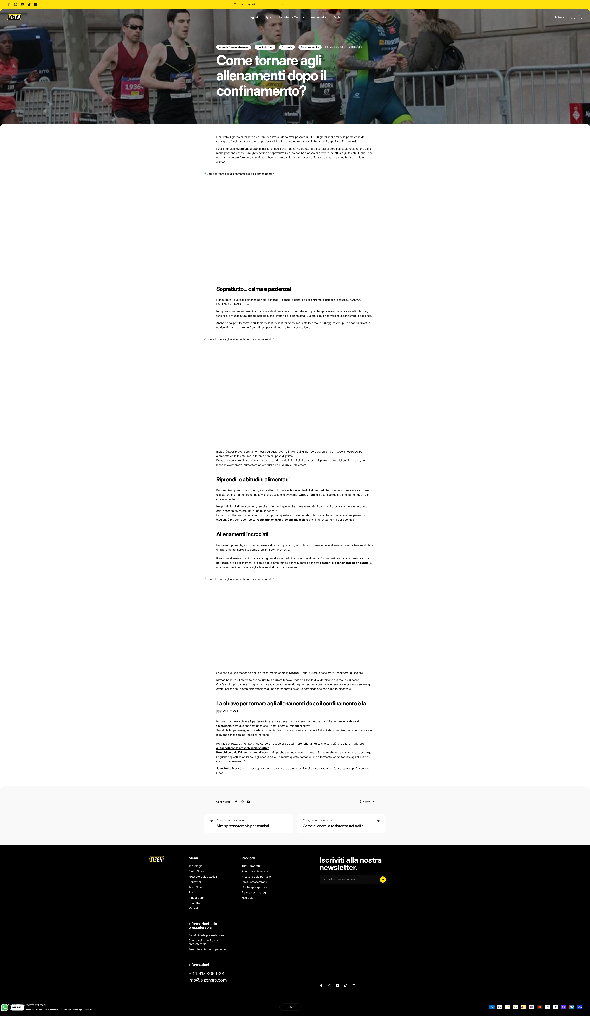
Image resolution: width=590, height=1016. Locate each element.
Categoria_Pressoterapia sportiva (233, 47)
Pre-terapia (287, 47)
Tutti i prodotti (251, 866)
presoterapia (348, 768)
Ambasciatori (197, 897)
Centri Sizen (196, 871)
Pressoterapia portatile (256, 876)
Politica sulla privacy (33, 1009)
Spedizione (66, 1009)
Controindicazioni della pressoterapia (203, 942)
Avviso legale (78, 1009)
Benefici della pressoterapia (206, 935)
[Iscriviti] (383, 879)
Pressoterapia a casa (255, 871)
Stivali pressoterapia (255, 882)
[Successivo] (282, 4)
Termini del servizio (51, 1009)
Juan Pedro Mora (265, 47)
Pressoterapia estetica (203, 876)
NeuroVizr (248, 897)
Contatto (194, 903)
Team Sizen (196, 887)
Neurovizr (195, 882)
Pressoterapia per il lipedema (207, 949)
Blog (191, 892)
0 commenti (368, 802)
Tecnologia (195, 866)
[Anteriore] (206, 4)
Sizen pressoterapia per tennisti (243, 826)
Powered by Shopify (36, 1004)
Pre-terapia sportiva (310, 47)
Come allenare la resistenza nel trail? (333, 826)
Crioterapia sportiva (254, 887)
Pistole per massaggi (255, 892)
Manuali (193, 908)
